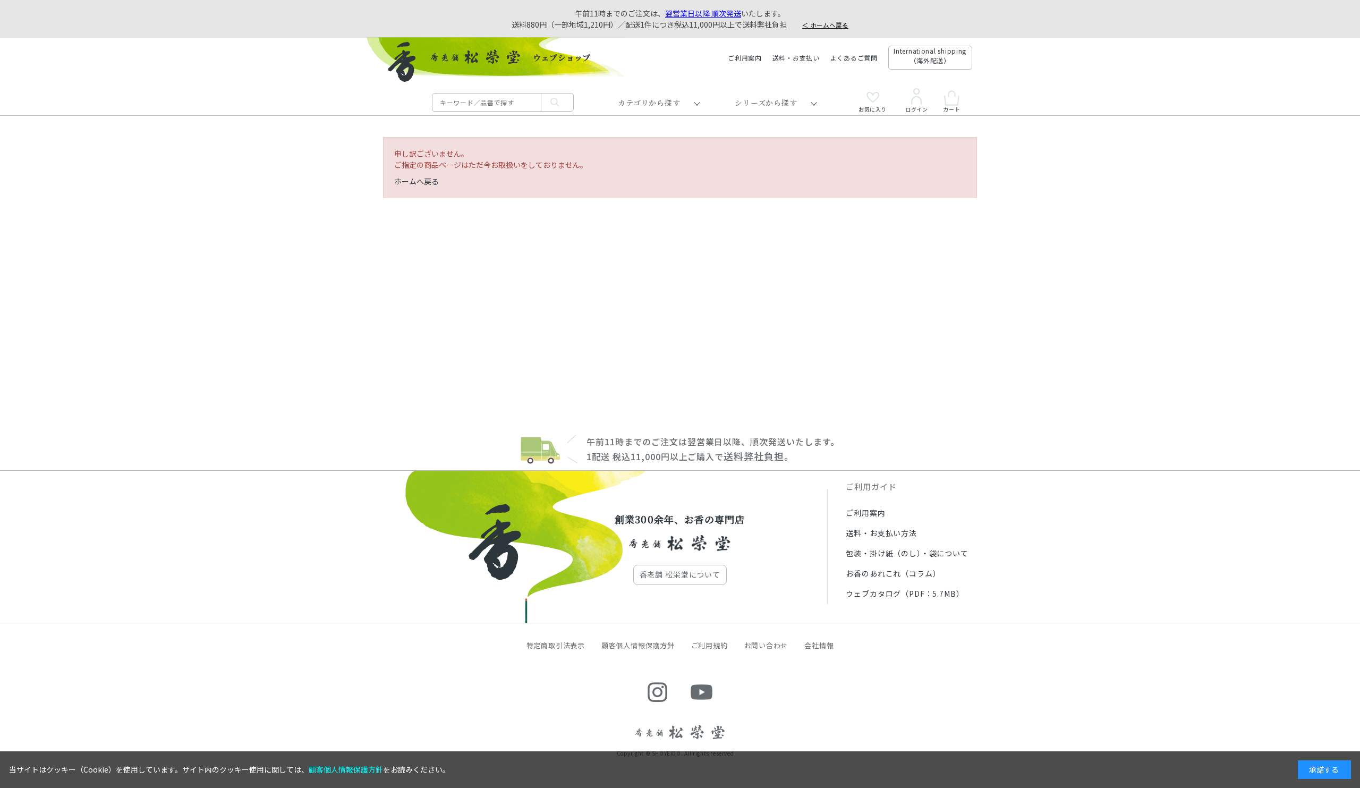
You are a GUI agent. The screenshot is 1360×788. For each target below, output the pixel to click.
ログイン (916, 108)
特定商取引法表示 (555, 645)
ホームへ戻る (416, 181)
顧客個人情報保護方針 (638, 645)
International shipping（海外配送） (930, 55)
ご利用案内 (745, 57)
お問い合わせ (766, 645)
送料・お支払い (796, 57)
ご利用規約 (709, 645)
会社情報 (819, 645)
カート (951, 108)
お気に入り (872, 108)
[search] (557, 102)
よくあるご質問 (854, 57)
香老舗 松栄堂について (680, 574)
